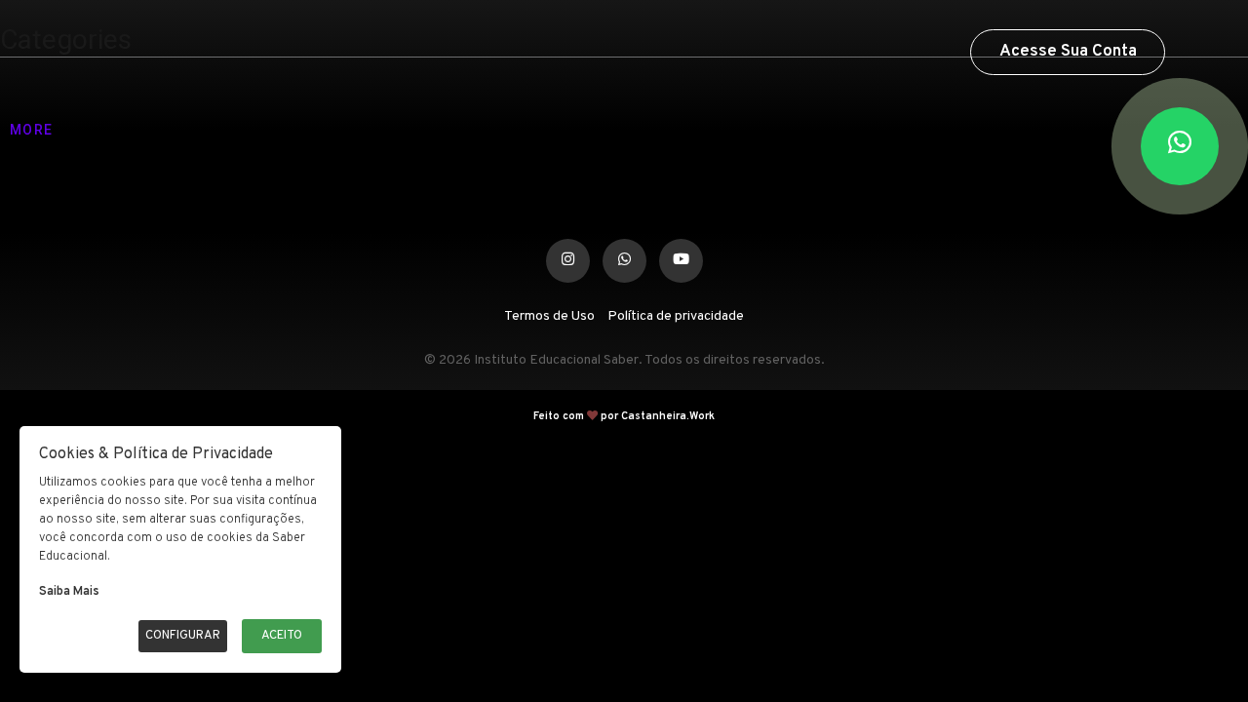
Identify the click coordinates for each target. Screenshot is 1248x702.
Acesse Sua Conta (1068, 51)
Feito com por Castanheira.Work (624, 416)
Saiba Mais (69, 592)
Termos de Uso (549, 316)
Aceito (281, 636)
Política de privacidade (675, 316)
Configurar (182, 636)
